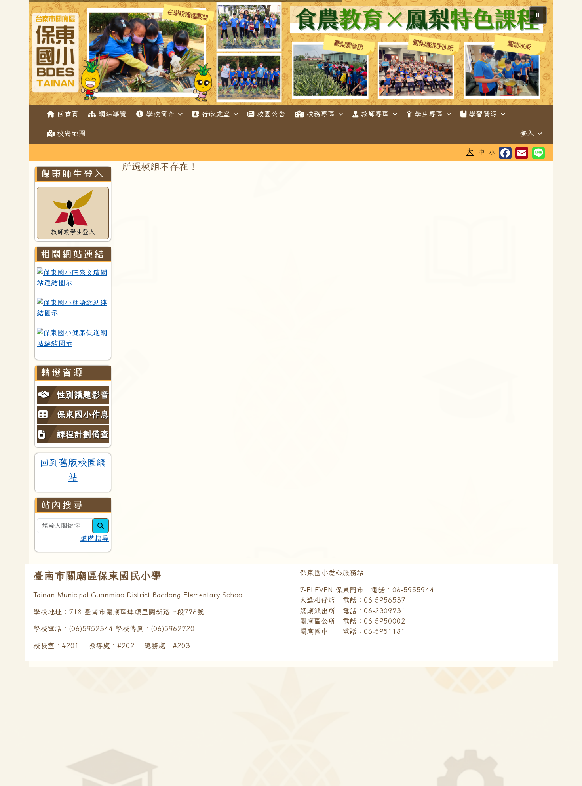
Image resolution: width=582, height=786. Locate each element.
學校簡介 (160, 114)
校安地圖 (71, 133)
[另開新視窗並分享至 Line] (538, 153)
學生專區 (429, 114)
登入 (527, 133)
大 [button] (470, 151)
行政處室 (216, 114)
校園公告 (271, 114)
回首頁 (67, 114)
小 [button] (492, 152)
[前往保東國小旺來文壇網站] (73, 277)
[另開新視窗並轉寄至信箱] (521, 153)
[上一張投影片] (48, 54)
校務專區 (320, 114)
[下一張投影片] (534, 54)
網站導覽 (112, 114)
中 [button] (481, 152)
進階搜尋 (94, 538)
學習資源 (483, 114)
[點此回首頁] (291, 52)
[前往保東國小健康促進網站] (73, 338)
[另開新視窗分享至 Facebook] (505, 153)
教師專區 (375, 114)
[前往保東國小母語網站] (73, 308)
